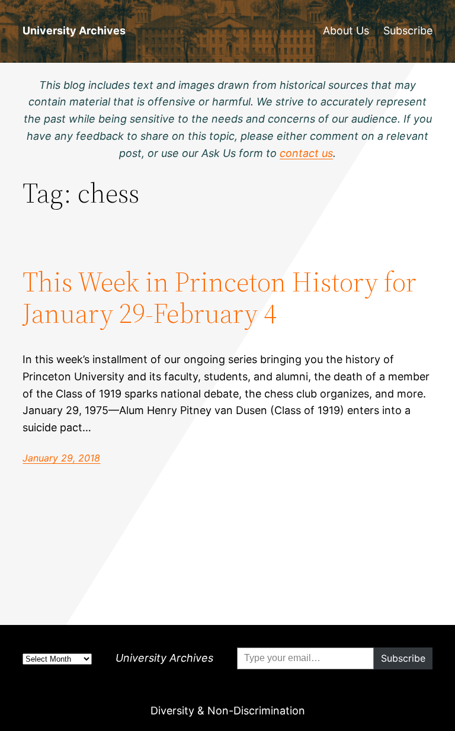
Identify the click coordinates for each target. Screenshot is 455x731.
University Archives (74, 30)
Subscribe (407, 30)
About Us (346, 30)
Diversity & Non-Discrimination (227, 710)
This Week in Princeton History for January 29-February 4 (219, 297)
